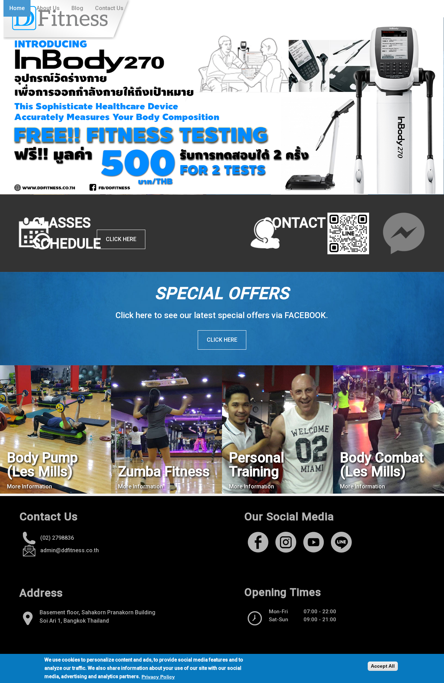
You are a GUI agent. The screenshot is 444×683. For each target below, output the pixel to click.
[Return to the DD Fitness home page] (67, 20)
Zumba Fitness (164, 471)
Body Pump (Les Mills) (42, 465)
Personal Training (256, 465)
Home (17, 8)
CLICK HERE (222, 339)
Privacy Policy (158, 676)
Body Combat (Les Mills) (382, 465)
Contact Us (109, 8)
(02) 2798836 (57, 538)
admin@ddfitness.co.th (69, 550)
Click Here (121, 239)
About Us (48, 8)
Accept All (383, 666)
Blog (77, 8)
